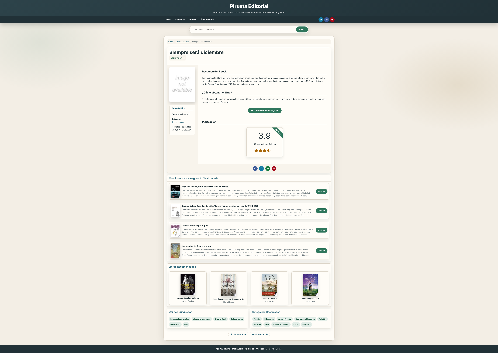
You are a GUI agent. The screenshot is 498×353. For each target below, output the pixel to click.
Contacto (270, 349)
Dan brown (175, 324)
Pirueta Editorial (249, 6)
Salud (295, 324)
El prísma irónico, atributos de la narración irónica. (205, 186)
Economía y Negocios (305, 319)
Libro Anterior (239, 334)
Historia (257, 324)
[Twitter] (321, 19)
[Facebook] (326, 19)
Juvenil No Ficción (281, 324)
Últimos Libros (207, 19)
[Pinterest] (332, 19)
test (186, 324)
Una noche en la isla (310, 299)
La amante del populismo (188, 298)
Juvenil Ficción (284, 319)
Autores (192, 19)
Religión (322, 319)
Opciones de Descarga (264, 110)
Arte (267, 324)
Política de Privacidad (254, 349)
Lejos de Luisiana (269, 298)
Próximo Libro (258, 334)
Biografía (306, 324)
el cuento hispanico (201, 319)
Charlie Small (220, 319)
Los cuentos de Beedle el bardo (196, 246)
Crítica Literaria (182, 41)
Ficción (257, 319)
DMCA (279, 349)
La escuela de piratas (179, 319)
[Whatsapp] (267, 168)
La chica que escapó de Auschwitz (228, 299)
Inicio (168, 19)
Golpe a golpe (237, 319)
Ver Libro (321, 191)
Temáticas (180, 19)
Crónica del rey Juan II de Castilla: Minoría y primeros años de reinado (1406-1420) (220, 206)
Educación (269, 319)
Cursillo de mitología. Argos (195, 225)
